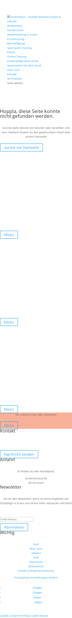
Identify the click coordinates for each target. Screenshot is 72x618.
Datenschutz (36, 566)
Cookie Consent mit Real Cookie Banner (24, 615)
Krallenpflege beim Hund (22, 61)
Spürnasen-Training (19, 48)
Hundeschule (15, 30)
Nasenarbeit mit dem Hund (24, 65)
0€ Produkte (14, 78)
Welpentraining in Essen (22, 34)
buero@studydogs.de (36, 442)
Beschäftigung (16, 43)
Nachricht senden (19, 454)
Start (36, 544)
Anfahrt (36, 553)
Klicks (9, 234)
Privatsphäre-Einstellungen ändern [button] (36, 577)
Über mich (13, 70)
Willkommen (15, 26)
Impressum (36, 562)
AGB (36, 557)
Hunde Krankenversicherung (36, 570)
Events (11, 52)
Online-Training (17, 56)
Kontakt (12, 74)
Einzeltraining (15, 39)
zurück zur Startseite (21, 147)
